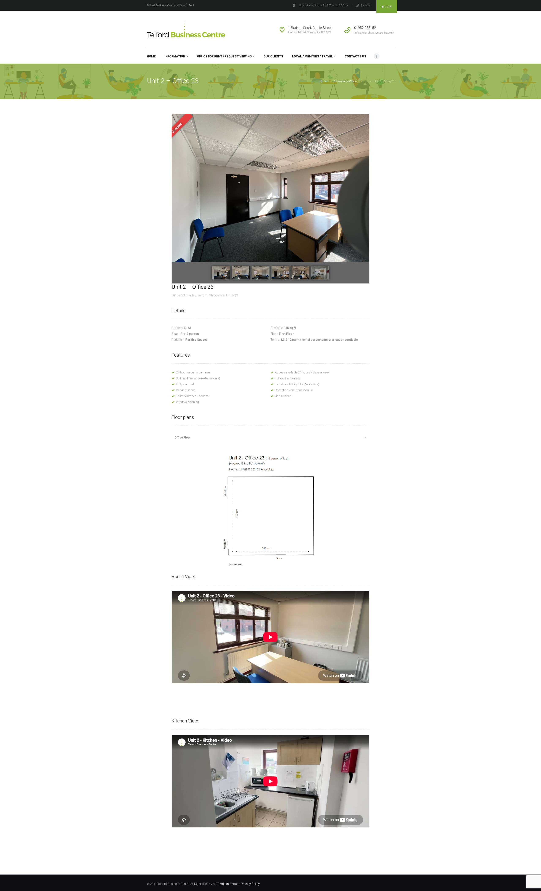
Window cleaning (187, 402)
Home (323, 81)
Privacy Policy (250, 884)
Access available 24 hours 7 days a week (302, 372)
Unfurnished (283, 396)
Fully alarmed (185, 384)
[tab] (270, 437)
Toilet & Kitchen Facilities (192, 396)
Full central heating (287, 378)
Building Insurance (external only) (198, 378)
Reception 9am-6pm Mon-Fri (294, 390)
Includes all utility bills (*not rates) (297, 384)
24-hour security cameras (193, 372)
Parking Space (185, 390)
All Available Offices (345, 81)
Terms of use (226, 884)
